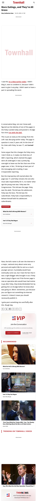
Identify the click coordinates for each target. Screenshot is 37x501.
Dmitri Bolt (5, 426)
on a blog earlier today (17, 82)
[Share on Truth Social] (6, 309)
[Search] (34, 2)
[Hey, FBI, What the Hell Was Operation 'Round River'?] (18, 474)
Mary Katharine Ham (7, 13)
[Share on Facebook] (10, 309)
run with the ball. (15, 132)
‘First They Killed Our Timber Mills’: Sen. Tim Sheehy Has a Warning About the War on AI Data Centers (18, 423)
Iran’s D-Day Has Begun (10, 394)
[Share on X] (2, 309)
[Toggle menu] (3, 2)
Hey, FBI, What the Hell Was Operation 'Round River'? (19, 486)
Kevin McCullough (7, 397)
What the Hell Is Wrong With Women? (14, 366)
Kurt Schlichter (6, 369)
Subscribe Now (27, 333)
